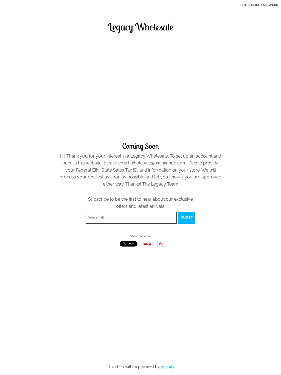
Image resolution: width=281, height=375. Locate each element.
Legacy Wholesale (140, 27)
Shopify (168, 366)
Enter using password (259, 5)
